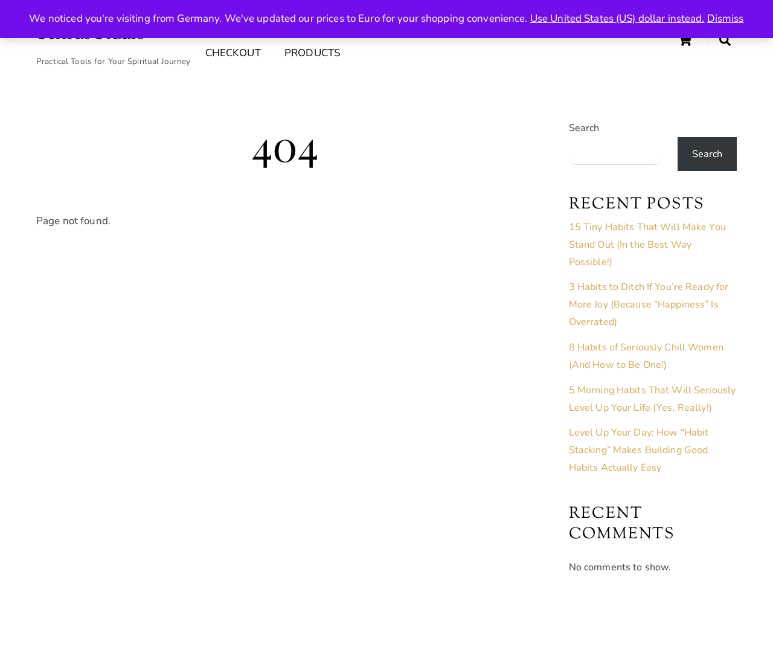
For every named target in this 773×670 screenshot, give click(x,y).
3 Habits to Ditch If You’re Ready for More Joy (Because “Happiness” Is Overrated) (649, 304)
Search (584, 128)
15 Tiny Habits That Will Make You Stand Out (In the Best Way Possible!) (647, 245)
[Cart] (685, 40)
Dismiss (725, 18)
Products (312, 53)
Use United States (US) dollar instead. (617, 18)
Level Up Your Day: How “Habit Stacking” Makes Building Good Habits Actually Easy (639, 450)
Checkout (233, 53)
